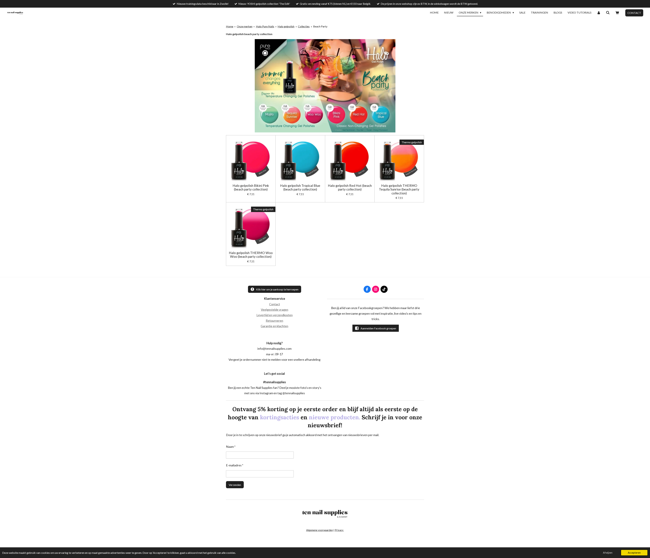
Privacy (339, 530)
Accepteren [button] (634, 552)
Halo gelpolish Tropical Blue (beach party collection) (300, 187)
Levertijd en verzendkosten (274, 315)
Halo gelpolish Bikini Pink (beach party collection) (251, 187)
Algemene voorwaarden (319, 530)
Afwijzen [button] (607, 552)
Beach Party (320, 26)
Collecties (304, 26)
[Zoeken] (608, 12)
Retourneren (274, 320)
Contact (274, 304)
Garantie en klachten (274, 326)
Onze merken (244, 26)
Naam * (230, 446)
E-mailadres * (234, 465)
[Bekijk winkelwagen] (617, 12)
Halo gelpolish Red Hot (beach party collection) (350, 187)
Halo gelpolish (286, 26)
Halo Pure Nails (265, 26)
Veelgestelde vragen (274, 309)
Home (229, 26)
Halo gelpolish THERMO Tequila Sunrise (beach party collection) (399, 189)
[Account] (598, 12)
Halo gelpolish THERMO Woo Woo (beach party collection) (251, 254)
